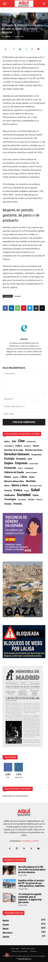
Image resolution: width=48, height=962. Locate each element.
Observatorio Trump (36, 486)
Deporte (36, 446)
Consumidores (8, 446)
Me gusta (8, 764)
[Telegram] (30, 308)
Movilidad (30, 481)
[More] (38, 49)
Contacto (33, 951)
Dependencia (27, 446)
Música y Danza (20, 485)
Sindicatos (9, 495)
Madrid (32, 477)
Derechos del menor (33, 450)
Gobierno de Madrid (31, 473)
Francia (20, 468)
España (10, 10)
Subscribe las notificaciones (15, 795)
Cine (21, 441)
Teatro (35, 495)
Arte (14, 441)
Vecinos (7, 503)
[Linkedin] (20, 49)
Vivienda (17, 503)
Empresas (21, 463)
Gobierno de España (14, 472)
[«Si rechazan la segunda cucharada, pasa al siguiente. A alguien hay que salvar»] (9, 897)
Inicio (3, 10)
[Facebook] (13, 49)
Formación (10, 467)
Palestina (8, 490)
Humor (7, 477)
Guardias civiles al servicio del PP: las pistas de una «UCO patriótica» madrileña (31, 883)
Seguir (18, 764)
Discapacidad (36, 455)
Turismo (31, 499)
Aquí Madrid (10, 757)
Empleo (8, 463)
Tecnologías (10, 499)
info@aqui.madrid (30, 840)
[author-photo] (24, 335)
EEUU (30, 459)
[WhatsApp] (26, 49)
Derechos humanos (16, 454)
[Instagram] (16, 848)
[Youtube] (38, 848)
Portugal (26, 491)
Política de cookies (28, 948)
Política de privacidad (19, 951)
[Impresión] (36, 308)
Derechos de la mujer (13, 450)
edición (7, 36)
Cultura (18, 445)
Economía (21, 458)
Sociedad (17, 296)
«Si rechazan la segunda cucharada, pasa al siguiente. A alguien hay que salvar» (30, 898)
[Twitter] (31, 848)
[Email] (42, 308)
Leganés (16, 477)
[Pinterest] (32, 49)
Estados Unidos (33, 464)
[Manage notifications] (7, 955)
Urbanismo (39, 500)
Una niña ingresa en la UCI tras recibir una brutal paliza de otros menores (31, 869)
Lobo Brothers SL (25, 959)
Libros (23, 476)
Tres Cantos (22, 499)
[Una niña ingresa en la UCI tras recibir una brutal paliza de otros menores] (9, 870)
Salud (35, 489)
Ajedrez (7, 441)
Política (18, 490)
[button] (4, 3)
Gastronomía (29, 468)
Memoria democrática (14, 481)
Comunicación (31, 442)
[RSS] (24, 848)
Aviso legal (15, 948)
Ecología (9, 458)
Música (7, 485)
